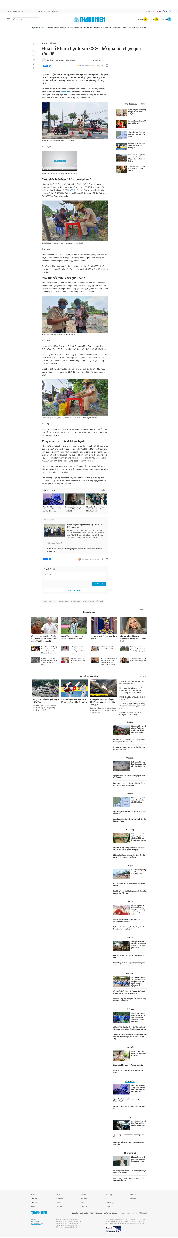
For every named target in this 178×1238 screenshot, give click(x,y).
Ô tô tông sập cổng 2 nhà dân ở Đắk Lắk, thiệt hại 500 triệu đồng (129, 748)
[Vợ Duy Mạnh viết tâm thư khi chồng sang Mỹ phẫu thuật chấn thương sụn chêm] (121, 910)
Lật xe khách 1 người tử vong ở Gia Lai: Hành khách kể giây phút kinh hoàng (138, 729)
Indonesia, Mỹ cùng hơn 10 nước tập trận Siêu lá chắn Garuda (138, 764)
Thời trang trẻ (141, 27)
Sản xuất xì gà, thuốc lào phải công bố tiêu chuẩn (128, 1072)
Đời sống (63, 27)
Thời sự (43, 27)
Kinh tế (56, 27)
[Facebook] (163, 11)
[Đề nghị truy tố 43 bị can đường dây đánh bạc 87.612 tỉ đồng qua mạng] (54, 530)
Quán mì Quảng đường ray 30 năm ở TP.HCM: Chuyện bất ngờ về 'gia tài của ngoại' (129, 849)
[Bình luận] (33, 60)
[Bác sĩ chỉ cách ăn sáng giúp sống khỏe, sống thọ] (121, 1055)
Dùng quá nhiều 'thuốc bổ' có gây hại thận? (128, 1065)
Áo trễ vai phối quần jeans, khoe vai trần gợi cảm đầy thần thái (128, 1179)
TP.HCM (45, 601)
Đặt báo (75, 1213)
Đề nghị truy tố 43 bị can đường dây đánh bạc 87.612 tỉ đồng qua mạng (86, 526)
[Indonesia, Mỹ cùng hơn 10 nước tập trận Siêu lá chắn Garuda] (121, 766)
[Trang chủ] (32, 27)
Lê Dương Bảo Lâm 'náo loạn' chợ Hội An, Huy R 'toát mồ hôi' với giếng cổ (129, 928)
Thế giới (50, 27)
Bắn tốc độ (99, 601)
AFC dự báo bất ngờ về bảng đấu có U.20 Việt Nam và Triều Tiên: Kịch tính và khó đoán (138, 1017)
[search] (25, 19)
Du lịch (89, 27)
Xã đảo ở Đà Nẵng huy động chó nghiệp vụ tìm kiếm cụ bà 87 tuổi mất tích (129, 741)
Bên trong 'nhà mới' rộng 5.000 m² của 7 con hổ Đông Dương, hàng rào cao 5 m (138, 838)
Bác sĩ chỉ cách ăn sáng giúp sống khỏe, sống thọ (138, 1053)
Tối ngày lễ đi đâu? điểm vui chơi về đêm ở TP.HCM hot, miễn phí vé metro (138, 945)
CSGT (70, 190)
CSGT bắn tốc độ (76, 601)
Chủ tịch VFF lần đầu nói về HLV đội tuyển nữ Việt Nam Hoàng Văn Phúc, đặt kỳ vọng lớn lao (129, 1028)
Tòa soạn (98, 1213)
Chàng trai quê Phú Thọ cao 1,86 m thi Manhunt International (126, 920)
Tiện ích (50, 11)
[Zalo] (170, 11)
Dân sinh (53, 43)
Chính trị (37, 27)
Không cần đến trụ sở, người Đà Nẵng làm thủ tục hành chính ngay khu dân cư (129, 856)
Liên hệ (56, 11)
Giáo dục (83, 27)
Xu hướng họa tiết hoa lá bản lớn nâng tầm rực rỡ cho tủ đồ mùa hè (129, 1172)
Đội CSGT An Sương (88, 601)
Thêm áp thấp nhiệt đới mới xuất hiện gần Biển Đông (138, 800)
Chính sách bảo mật (111, 1213)
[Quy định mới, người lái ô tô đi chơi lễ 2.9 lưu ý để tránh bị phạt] (121, 1125)
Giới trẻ (76, 27)
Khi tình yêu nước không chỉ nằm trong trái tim (128, 956)
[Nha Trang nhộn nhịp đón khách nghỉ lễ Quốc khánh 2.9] (121, 874)
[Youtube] (160, 11)
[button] (33, 44)
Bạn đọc (133, 1195)
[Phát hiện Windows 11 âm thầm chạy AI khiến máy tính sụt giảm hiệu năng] (121, 1089)
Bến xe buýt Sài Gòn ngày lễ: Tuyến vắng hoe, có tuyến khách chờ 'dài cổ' (129, 964)
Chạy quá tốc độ (64, 601)
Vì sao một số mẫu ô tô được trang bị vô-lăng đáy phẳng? (129, 1143)
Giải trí (102, 27)
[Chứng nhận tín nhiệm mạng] (113, 1229)
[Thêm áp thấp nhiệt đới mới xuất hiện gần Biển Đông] (121, 802)
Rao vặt (133, 1199)
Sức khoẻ (59, 1199)
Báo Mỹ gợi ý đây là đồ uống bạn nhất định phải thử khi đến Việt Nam (129, 892)
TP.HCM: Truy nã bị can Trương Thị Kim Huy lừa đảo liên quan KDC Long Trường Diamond (74, 550)
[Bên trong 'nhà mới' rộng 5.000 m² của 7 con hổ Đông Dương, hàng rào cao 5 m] (121, 838)
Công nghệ (116, 27)
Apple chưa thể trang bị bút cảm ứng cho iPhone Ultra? (127, 1100)
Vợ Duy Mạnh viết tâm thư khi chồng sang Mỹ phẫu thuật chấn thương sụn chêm (138, 910)
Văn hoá (84, 1199)
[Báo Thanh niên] (39, 1213)
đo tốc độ (64, 92)
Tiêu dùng (131, 27)
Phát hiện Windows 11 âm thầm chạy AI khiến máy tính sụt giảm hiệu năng (138, 1088)
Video (125, 27)
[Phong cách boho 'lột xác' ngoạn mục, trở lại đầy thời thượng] (121, 1161)
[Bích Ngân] (44, 60)
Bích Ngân (50, 60)
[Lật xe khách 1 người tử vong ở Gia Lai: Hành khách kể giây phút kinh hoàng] (121, 730)
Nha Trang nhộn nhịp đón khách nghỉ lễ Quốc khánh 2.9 (139, 872)
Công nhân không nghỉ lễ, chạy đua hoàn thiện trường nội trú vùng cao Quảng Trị (129, 992)
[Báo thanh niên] (89, 19)
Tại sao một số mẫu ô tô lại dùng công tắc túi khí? (128, 1136)
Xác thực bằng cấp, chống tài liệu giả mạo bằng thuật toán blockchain (129, 1000)
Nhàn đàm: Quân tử (54, 543)
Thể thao (108, 27)
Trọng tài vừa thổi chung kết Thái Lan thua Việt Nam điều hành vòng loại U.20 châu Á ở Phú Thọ (130, 1037)
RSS (91, 1213)
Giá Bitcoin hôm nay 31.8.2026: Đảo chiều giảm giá (129, 1107)
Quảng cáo (84, 1213)
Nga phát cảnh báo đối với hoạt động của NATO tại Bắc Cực (129, 777)
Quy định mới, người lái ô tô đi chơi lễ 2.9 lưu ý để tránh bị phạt (138, 1123)
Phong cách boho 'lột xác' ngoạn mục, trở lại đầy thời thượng (138, 1159)
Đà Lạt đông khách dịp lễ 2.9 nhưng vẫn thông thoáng (129, 884)
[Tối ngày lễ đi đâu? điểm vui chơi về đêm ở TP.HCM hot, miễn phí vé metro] (121, 946)
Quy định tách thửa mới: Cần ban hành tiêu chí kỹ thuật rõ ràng (129, 820)
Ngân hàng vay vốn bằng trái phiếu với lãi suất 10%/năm (129, 813)
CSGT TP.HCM (52, 601)
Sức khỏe (70, 27)
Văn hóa (96, 27)
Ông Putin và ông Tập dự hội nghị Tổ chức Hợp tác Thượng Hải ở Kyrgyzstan (129, 784)
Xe (121, 27)
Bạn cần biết (41, 11)
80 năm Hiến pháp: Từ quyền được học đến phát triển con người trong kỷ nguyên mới (138, 982)
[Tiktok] (167, 11)
